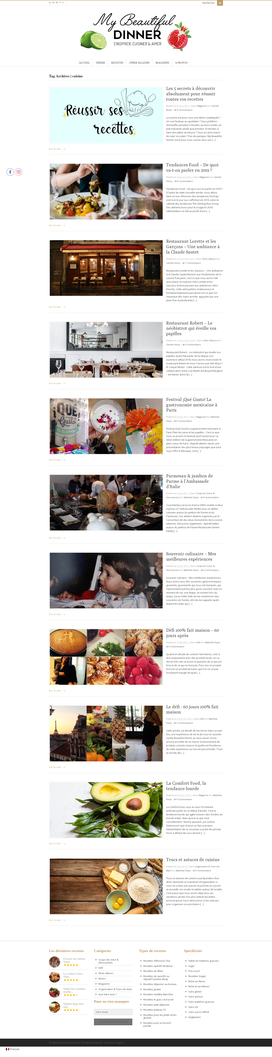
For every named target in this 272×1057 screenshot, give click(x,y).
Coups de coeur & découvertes (108, 961)
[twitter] (57, 2)
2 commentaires (185, 722)
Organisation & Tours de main (115, 989)
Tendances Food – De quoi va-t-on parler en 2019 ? (192, 167)
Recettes (117, 62)
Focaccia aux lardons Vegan (74, 960)
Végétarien (194, 1017)
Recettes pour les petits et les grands (160, 1016)
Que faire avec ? (107, 994)
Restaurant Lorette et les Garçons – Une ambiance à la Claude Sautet (193, 246)
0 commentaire (184, 110)
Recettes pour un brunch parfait (157, 1024)
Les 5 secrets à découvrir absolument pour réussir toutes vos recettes (190, 94)
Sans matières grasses (201, 1001)
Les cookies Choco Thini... (73, 975)
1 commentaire (193, 263)
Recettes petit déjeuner (156, 1004)
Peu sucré (194, 971)
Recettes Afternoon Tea (156, 960)
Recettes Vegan (197, 976)
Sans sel (193, 1007)
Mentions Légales (115, 1042)
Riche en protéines (198, 986)
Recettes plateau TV (154, 1009)
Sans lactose (195, 996)
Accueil (84, 62)
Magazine (162, 62)
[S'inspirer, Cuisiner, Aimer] (136, 50)
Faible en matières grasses (203, 960)
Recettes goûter (152, 989)
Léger (191, 966)
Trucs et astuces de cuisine (193, 859)
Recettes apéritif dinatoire (158, 966)
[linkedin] (50, 2)
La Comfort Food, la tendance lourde (186, 785)
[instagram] (63, 2)
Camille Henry (173, 263)
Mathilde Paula (191, 497)
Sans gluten (195, 991)
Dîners (100, 62)
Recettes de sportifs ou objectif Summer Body (156, 977)
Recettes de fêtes (153, 971)
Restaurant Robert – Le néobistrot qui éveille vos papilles (191, 328)
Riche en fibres (196, 981)
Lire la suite (55, 148)
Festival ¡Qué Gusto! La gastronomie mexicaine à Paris (191, 405)
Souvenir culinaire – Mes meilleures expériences (191, 556)
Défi (198, 642)
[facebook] (60, 2)
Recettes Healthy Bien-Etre (158, 994)
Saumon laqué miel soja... (73, 1005)
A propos (181, 62)
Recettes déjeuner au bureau (160, 984)
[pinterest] (53, 2)
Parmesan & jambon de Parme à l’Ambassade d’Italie (189, 481)
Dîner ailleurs (139, 62)
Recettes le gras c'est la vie (158, 999)
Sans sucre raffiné (198, 1012)
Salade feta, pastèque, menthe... (74, 990)
